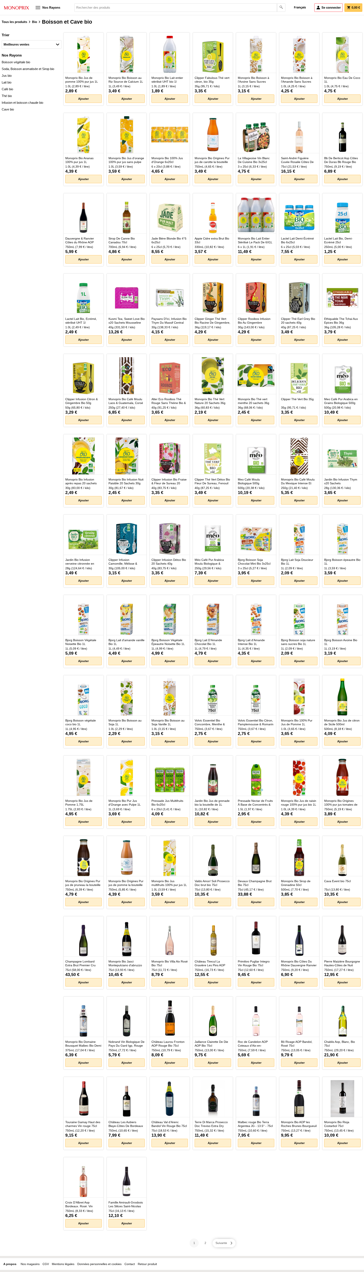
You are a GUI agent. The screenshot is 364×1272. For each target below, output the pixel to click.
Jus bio (7, 75)
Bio (34, 22)
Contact (129, 1264)
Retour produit (147, 1264)
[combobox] (179, 7)
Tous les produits (14, 22)
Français (300, 7)
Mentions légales (63, 1264)
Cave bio (8, 109)
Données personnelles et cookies (99, 1264)
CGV (46, 1264)
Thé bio (7, 96)
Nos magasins (30, 1264)
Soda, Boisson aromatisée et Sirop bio (28, 69)
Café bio (7, 89)
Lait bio (6, 82)
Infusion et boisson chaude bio (22, 102)
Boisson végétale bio (16, 62)
